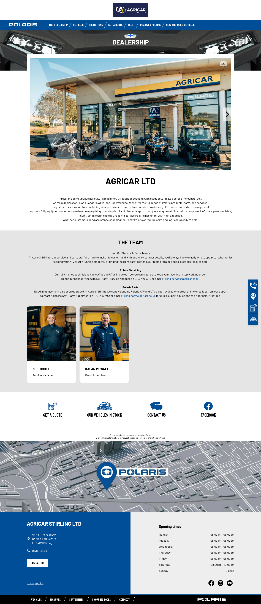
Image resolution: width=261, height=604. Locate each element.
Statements (76, 599)
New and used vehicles (180, 25)
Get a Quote (115, 25)
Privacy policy (35, 583)
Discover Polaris (150, 25)
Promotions (96, 25)
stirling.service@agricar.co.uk (180, 278)
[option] (130, 114)
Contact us (37, 563)
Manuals (55, 599)
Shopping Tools (101, 599)
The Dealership (58, 25)
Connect (124, 599)
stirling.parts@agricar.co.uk (138, 295)
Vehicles (78, 25)
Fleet (131, 25)
